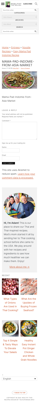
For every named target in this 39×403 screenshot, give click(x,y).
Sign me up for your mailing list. (14, 143)
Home (5, 47)
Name (4, 147)
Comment (6, 121)
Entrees (15, 47)
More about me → (19, 266)
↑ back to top (19, 392)
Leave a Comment (25, 68)
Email (4, 155)
